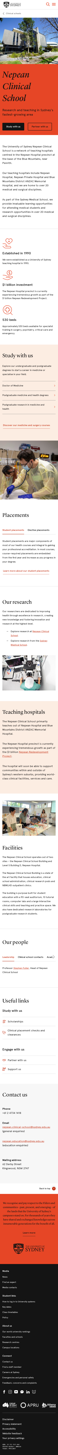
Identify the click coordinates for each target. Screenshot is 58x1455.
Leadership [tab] (8, 957)
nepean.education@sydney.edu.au (23, 1141)
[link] (11, 13)
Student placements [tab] (13, 530)
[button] (48, 5)
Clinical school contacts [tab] (30, 957)
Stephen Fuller (21, 968)
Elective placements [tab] (38, 530)
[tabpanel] (29, 556)
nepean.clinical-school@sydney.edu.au (26, 1127)
